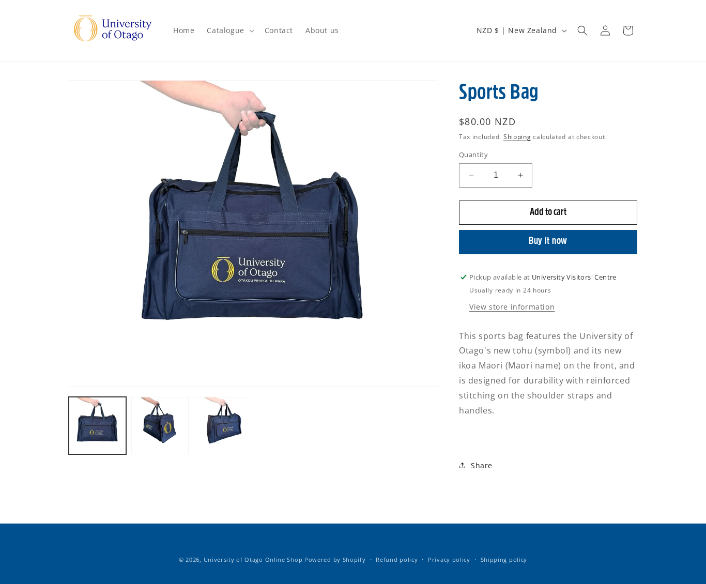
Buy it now (548, 242)
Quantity (473, 154)
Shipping (517, 136)
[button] (229, 30)
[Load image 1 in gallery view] (97, 425)
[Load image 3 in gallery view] (222, 425)
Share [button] (482, 465)
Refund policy (397, 559)
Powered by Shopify (335, 559)
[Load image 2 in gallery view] (160, 425)
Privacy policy (449, 559)
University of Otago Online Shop (253, 559)
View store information (512, 307)
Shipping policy (504, 559)
